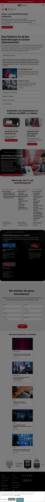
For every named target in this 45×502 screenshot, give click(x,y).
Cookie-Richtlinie (17, 495)
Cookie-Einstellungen (3, 499)
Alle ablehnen (12, 499)
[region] (22, 496)
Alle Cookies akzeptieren (20, 500)
